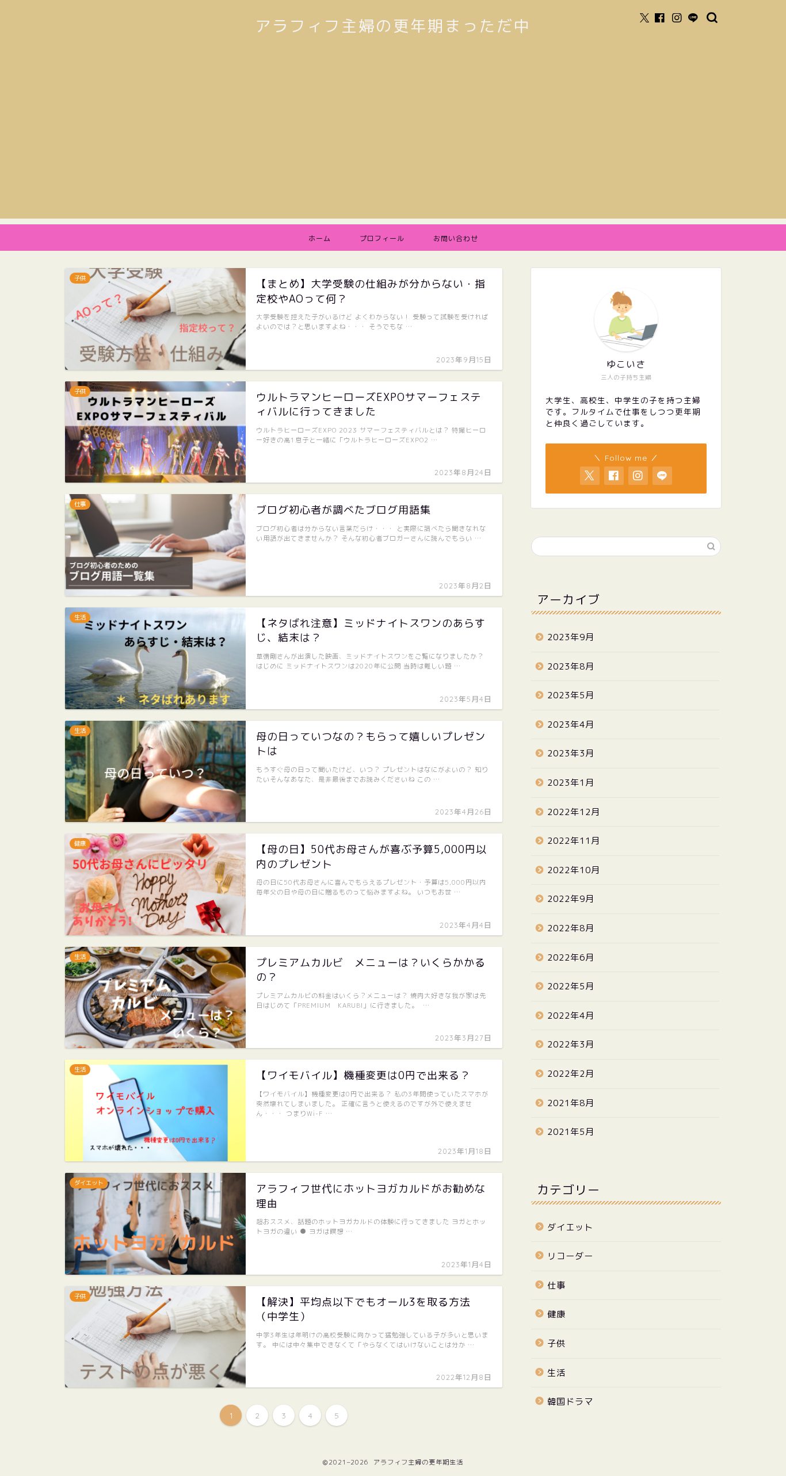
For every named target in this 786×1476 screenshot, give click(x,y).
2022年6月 (570, 957)
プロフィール (382, 238)
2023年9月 (570, 637)
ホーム (319, 238)
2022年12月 (573, 812)
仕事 (556, 1285)
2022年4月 (570, 1016)
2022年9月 (570, 899)
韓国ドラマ (570, 1401)
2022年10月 (573, 870)
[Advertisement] (393, 138)
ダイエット (570, 1227)
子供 (556, 1343)
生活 (556, 1373)
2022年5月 (570, 986)
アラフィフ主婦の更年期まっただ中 (393, 26)
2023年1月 (570, 783)
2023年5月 (570, 695)
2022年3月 (570, 1044)
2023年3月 (570, 753)
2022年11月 (573, 841)
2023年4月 (570, 724)
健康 (556, 1314)
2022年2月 (570, 1074)
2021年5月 (570, 1132)
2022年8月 (570, 928)
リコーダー (570, 1256)
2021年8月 (570, 1103)
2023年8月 (570, 666)
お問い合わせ (455, 238)
